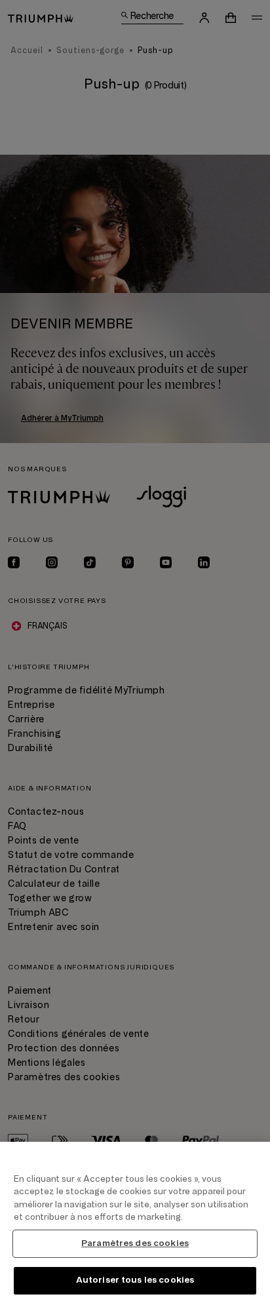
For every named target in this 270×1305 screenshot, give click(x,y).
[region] (135, 1223)
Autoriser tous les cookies (135, 1280)
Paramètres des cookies (135, 1243)
